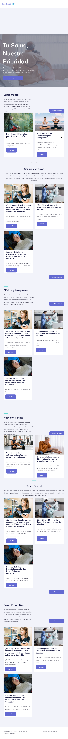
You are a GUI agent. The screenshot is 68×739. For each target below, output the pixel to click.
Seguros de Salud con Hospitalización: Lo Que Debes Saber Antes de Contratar (16, 255)
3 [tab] (35, 162)
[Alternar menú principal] (64, 4)
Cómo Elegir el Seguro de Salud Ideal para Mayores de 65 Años (49, 207)
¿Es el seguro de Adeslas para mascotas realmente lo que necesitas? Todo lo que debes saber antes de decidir (18, 208)
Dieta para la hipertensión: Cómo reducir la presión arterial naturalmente (48, 459)
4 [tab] (37, 162)
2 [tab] (33, 162)
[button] (13, 78)
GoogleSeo (54, 731)
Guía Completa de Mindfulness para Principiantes (13, 135)
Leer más (11, 154)
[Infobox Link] (19, 102)
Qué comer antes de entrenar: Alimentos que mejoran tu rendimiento (16, 455)
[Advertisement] (34, 20)
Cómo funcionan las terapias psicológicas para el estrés (49, 130)
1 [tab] (31, 162)
